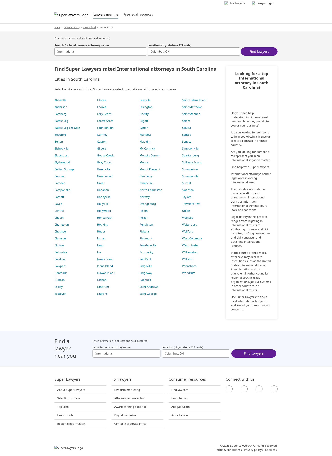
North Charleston (151, 190)
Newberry (146, 176)
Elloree (101, 100)
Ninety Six (146, 183)
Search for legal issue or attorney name (81, 45)
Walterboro (189, 224)
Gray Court (104, 162)
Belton (58, 141)
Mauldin (145, 141)
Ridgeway (146, 273)
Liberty (144, 114)
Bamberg (60, 114)
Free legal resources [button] (138, 14)
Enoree (101, 107)
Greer (101, 183)
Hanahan (103, 190)
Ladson (102, 280)
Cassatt (59, 197)
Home (57, 27)
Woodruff (188, 273)
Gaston (102, 141)
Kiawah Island (106, 273)
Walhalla (187, 217)
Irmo (100, 245)
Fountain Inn (105, 127)
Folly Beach (104, 114)
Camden (59, 183)
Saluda (186, 127)
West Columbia (192, 238)
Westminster (190, 245)
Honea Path (104, 217)
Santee (186, 134)
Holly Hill (102, 204)
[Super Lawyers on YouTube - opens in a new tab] (259, 388)
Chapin (59, 217)
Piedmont (146, 238)
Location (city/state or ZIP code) (169, 45)
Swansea (188, 190)
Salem (186, 121)
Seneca (186, 141)
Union (186, 210)
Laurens (102, 293)
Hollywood (104, 210)
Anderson (60, 107)
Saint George (148, 293)
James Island (105, 259)
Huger (101, 231)
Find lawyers (259, 51)
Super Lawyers (67, 379)
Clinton (59, 245)
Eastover (60, 293)
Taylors (186, 197)
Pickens (145, 231)
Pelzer (144, 217)
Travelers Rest (191, 204)
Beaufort (60, 134)
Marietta (145, 134)
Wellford (187, 231)
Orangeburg (148, 204)
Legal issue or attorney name (112, 347)
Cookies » (271, 450)
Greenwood (105, 176)
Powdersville (148, 245)
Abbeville (60, 100)
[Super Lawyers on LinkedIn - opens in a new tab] (274, 388)
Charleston (61, 224)
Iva (99, 252)
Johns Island (105, 266)
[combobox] (100, 51)
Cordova (60, 259)
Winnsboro (189, 266)
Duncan (59, 280)
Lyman (144, 127)
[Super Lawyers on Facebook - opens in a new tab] (229, 388)
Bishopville (61, 148)
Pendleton (146, 224)
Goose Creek (105, 155)
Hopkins (102, 224)
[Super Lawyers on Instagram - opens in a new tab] (244, 388)
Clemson (60, 238)
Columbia (60, 252)
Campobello (62, 190)
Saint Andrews (149, 287)
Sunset (186, 183)
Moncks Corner (150, 155)
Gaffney (102, 134)
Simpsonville (190, 148)
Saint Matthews (192, 107)
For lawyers (122, 379)
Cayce (58, 204)
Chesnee (60, 231)
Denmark (60, 273)
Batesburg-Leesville (67, 127)
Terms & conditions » (229, 450)
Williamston (189, 252)
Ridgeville (146, 266)
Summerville (190, 176)
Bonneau (60, 176)
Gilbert (101, 148)
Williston (187, 259)
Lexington (146, 107)
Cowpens (60, 266)
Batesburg (61, 121)
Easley (58, 287)
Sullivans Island (192, 162)
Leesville (145, 100)
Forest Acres (105, 121)
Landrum (103, 287)
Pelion (144, 210)
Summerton (190, 169)
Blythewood (62, 162)
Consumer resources (187, 379)
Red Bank (146, 259)
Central (59, 210)
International (89, 27)
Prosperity (146, 252)
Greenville (103, 169)
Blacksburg (61, 155)
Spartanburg (190, 155)
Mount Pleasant (150, 169)
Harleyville (103, 197)
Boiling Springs (64, 169)
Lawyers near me (105, 14)
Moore (144, 162)
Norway (145, 197)
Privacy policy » (254, 450)
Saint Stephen (191, 114)
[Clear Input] (143, 51)
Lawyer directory (72, 27)
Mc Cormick (147, 148)
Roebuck (145, 280)
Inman (101, 238)
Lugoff (144, 121)
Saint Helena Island (194, 100)
